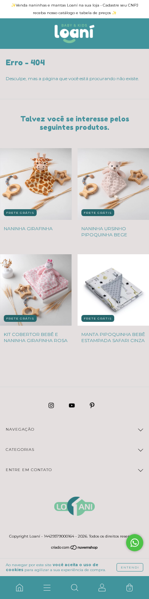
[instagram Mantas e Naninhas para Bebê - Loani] (51, 405)
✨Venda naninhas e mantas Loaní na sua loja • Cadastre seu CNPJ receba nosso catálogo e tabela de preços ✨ (74, 9)
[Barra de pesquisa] (74, 587)
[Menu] (47, 587)
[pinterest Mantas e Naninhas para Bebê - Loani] (92, 405)
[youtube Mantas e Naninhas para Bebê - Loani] (72, 405)
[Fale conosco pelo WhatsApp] (134, 542)
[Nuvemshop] (75, 548)
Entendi (130, 567)
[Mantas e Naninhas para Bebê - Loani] (19, 587)
